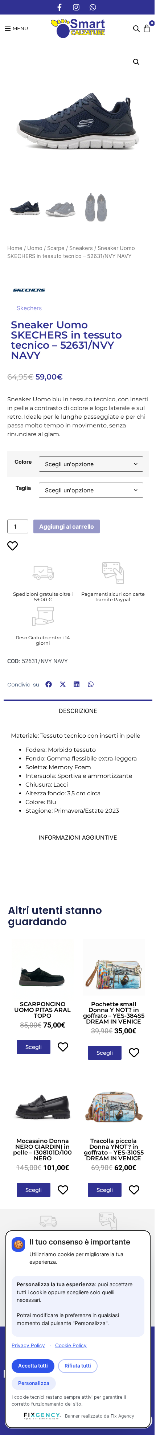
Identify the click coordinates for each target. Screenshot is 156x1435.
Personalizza (33, 1383)
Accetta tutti (33, 1366)
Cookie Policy (71, 1345)
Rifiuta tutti (78, 1366)
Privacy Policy (28, 1345)
